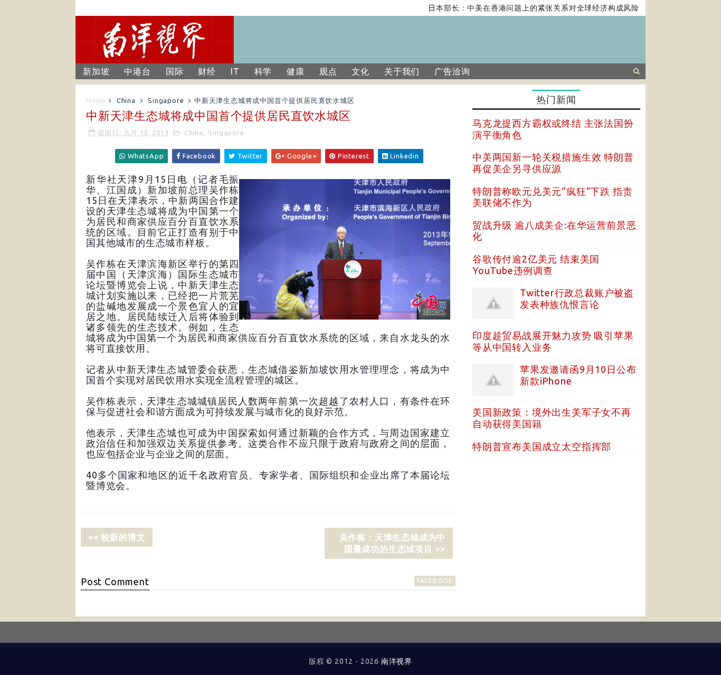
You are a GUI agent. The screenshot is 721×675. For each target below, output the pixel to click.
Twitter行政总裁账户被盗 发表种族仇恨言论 (577, 298)
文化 (360, 71)
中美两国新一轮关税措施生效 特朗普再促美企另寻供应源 (553, 163)
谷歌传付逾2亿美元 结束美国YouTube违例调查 (536, 265)
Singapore (166, 100)
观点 (328, 71)
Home (96, 100)
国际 (175, 71)
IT (235, 71)
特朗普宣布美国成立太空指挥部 (541, 446)
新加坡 (96, 71)
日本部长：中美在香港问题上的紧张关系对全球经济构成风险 (520, 8)
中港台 (137, 71)
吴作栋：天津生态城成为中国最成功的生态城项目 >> (392, 543)
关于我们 (402, 71)
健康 (296, 71)
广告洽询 (452, 71)
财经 (207, 71)
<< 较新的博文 (116, 537)
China (126, 100)
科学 (263, 71)
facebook (435, 580)
